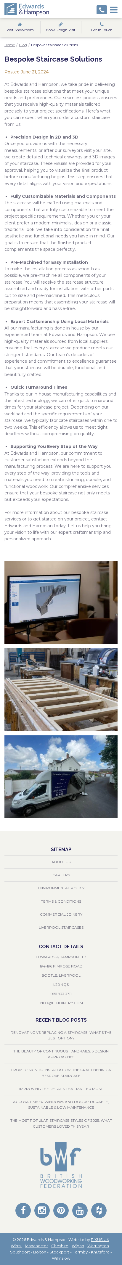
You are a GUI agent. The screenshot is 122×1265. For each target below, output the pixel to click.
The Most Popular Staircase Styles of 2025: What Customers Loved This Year (61, 1123)
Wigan (78, 1245)
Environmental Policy (61, 888)
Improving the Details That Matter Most (61, 1088)
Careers (61, 875)
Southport (20, 1252)
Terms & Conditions (61, 901)
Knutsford (100, 1252)
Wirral (16, 1245)
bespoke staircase (22, 91)
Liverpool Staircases (61, 927)
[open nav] (114, 9)
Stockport (59, 1252)
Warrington (98, 1245)
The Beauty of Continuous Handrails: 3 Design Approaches (61, 1054)
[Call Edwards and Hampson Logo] (102, 9)
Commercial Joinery (61, 914)
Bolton (39, 1252)
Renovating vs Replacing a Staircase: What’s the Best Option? (61, 1035)
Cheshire (59, 1245)
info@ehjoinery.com (61, 1003)
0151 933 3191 (61, 993)
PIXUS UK (100, 1239)
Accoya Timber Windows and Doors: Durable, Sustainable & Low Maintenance (61, 1105)
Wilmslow (61, 1258)
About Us (61, 862)
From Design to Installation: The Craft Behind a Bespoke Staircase (61, 1073)
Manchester (36, 1245)
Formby (80, 1252)
